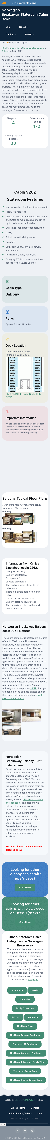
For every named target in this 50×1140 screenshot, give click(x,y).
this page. (33, 979)
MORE (28, 34)
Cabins (9, 34)
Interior (35, 990)
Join (39, 1113)
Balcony (5, 51)
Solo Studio (17, 990)
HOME (5, 48)
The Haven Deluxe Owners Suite (26, 1080)
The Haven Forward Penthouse (25, 1035)
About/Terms (18, 1107)
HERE (33, 688)
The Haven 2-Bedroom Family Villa (27, 1062)
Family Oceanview (25, 1008)
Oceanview (25, 999)
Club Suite (33, 1017)
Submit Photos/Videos (20, 1113)
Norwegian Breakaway (33, 48)
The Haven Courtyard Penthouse (26, 1053)
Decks (22, 26)
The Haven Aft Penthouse (25, 1044)
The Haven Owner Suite (25, 1071)
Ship (8, 26)
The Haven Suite (25, 1026)
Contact (35, 1107)
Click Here (25, 887)
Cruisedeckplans (24, 3)
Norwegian (14, 48)
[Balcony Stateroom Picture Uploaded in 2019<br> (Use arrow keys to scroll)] (11, 715)
